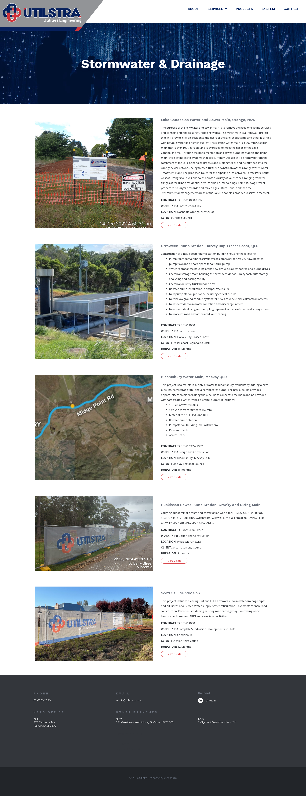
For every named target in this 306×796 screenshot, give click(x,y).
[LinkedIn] (200, 700)
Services (215, 8)
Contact (291, 8)
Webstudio (170, 778)
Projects (244, 8)
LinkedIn (211, 700)
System (268, 8)
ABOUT (193, 8)
